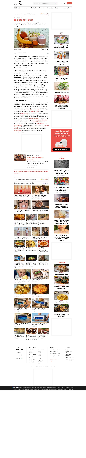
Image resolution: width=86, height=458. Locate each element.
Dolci (39, 363)
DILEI (55, 387)
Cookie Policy (27, 389)
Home (15, 17)
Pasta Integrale (32, 359)
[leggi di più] (48, 53)
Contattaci (41, 366)
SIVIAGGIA (58, 387)
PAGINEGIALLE (28, 387)
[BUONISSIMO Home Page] (19, 3)
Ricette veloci (34, 7)
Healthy (57, 7)
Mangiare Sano (50, 7)
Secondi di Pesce (40, 355)
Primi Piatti (31, 352)
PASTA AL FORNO (61, 272)
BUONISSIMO (68, 387)
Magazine (41, 7)
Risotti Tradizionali (31, 361)
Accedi (69, 3)
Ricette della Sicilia (69, 357)
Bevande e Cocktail (40, 361)
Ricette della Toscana (70, 360)
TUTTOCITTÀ (51, 387)
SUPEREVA (72, 387)
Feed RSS (53, 366)
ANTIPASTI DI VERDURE (61, 285)
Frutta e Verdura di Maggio (55, 349)
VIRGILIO (24, 387)
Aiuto (38, 389)
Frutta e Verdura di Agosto (55, 355)
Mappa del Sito (47, 366)
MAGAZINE (61, 44)
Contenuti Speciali (34, 366)
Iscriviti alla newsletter (61, 149)
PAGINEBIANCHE (46, 387)
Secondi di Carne (40, 358)
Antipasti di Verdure (31, 350)
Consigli (64, 7)
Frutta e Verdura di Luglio (55, 353)
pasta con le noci (35, 111)
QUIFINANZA (63, 387)
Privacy (23, 389)
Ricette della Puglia (69, 359)
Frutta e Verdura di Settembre (53, 357)
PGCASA (41, 387)
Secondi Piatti (41, 349)
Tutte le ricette (17, 7)
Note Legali (19, 389)
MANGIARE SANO (19, 17)
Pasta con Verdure (31, 357)
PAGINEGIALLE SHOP (35, 387)
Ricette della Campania (68, 355)
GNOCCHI (61, 300)
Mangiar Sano (68, 349)
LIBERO (20, 387)
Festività (25, 7)
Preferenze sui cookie (33, 389)
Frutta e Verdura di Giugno (55, 351)
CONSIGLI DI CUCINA (62, 103)
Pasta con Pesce (32, 354)
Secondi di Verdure (40, 352)
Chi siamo (15, 389)
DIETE (24, 17)
